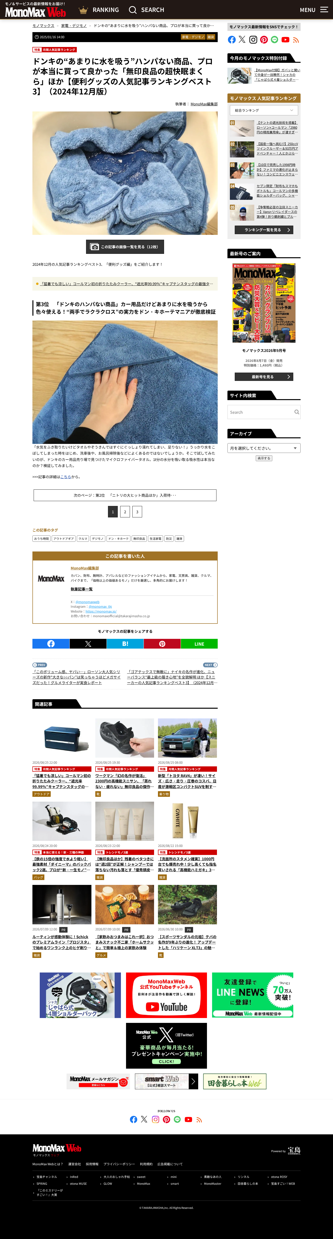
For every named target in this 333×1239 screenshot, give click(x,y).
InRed (74, 1177)
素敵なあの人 (213, 1177)
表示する (264, 458)
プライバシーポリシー (119, 1164)
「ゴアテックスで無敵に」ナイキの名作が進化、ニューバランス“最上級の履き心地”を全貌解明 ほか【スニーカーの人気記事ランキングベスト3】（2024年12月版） (171, 677)
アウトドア (41, 794)
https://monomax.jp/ (101, 611)
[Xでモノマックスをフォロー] (242, 42)
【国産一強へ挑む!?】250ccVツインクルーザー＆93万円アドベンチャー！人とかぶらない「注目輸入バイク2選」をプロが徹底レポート (277, 148)
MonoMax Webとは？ (47, 1164)
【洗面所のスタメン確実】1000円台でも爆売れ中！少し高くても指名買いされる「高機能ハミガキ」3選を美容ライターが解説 (187, 867)
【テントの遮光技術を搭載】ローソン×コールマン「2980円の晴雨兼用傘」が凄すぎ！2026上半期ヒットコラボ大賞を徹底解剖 (277, 127)
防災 (169, 538)
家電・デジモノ (193, 37)
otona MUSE (78, 1183)
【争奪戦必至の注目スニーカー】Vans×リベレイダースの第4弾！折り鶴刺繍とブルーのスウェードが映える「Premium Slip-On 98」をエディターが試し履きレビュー (277, 212)
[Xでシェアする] (88, 644)
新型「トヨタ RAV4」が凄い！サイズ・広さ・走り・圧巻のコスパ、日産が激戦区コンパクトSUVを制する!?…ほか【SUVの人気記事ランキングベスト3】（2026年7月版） (187, 786)
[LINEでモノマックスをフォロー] (275, 42)
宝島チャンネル (47, 1177)
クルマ (82, 538)
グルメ (101, 955)
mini (173, 1177)
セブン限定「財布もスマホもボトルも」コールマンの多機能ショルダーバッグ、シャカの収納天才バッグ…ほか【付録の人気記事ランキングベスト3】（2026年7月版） (277, 191)
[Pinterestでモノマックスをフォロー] (264, 42)
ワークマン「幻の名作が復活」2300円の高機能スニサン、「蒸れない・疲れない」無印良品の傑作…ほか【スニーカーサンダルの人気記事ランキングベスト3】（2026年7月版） (124, 789)
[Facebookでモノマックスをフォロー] (232, 42)
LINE (199, 644)
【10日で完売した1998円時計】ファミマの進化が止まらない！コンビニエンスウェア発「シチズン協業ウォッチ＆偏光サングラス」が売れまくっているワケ (277, 169)
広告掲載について (170, 1164)
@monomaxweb (87, 601)
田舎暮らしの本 (248, 1183)
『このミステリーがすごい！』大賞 (50, 1192)
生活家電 (155, 538)
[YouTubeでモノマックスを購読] (285, 42)
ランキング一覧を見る (263, 229)
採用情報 (92, 1164)
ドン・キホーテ (118, 538)
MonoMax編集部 (85, 567)
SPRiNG (42, 1183)
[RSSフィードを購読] (296, 42)
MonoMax (143, 1183)
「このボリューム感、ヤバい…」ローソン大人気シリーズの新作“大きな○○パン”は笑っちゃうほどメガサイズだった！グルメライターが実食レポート (76, 677)
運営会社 (74, 1164)
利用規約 (146, 1164)
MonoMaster (212, 1183)
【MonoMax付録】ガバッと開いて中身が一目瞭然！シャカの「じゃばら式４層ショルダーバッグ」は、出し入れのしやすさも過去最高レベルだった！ (277, 75)
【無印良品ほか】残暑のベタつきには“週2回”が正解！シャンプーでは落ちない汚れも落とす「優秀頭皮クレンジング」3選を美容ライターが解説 (124, 869)
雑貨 (211, 37)
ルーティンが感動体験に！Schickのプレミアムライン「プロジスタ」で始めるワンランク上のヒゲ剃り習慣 (61, 945)
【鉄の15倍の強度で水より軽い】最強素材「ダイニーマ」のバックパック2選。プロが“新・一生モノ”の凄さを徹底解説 (61, 867)
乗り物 (164, 794)
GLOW (108, 1183)
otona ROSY (279, 1177)
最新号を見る (263, 376)
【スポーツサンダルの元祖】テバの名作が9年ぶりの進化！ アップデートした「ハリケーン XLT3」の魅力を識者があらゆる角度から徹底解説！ (187, 947)
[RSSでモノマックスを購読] (199, 1120)
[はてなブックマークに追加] (125, 644)
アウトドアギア (63, 538)
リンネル (243, 1177)
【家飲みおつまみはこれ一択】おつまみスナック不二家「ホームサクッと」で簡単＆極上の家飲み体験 (124, 942)
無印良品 (139, 538)
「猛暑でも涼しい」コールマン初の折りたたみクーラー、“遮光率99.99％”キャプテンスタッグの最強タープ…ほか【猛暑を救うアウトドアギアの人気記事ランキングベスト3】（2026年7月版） (126, 284)
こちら (65, 476)
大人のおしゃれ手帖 (117, 1177)
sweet (141, 1177)
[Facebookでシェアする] (50, 644)
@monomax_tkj (100, 606)
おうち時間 (41, 538)
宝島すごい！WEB (283, 1183)
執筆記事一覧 (82, 588)
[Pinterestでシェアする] (162, 644)
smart (175, 1183)
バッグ (38, 877)
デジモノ (98, 538)
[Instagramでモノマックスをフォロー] (253, 42)
